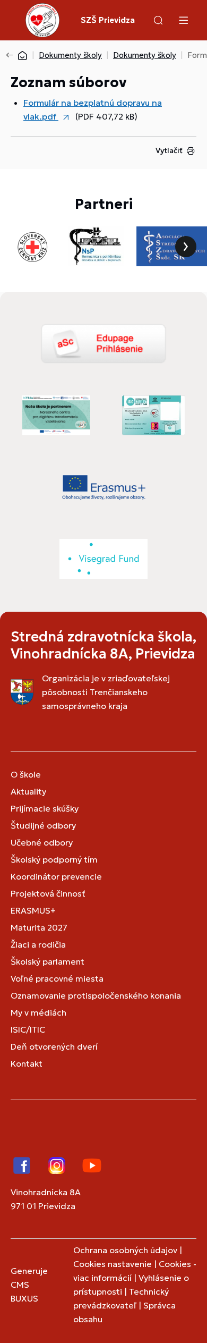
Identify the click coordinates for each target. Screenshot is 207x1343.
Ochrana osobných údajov (125, 1250)
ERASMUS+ (33, 910)
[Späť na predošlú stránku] (11, 55)
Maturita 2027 (39, 927)
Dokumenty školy (70, 55)
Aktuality (28, 791)
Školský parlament (47, 961)
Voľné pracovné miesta (57, 978)
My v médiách (38, 1012)
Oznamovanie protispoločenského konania (96, 995)
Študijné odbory (43, 825)
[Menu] (183, 20)
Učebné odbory (42, 842)
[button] (158, 20)
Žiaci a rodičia (38, 944)
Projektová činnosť (48, 893)
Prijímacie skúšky (45, 808)
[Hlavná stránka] (22, 55)
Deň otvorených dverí (54, 1046)
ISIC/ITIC (28, 1029)
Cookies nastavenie (112, 1263)
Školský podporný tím (54, 859)
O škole (26, 774)
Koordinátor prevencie (56, 876)
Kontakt (26, 1063)
